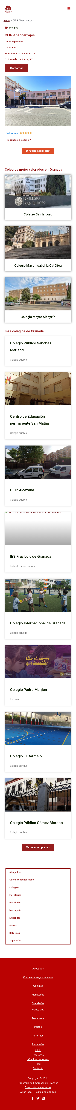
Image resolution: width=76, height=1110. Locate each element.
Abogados (15, 872)
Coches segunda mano (21, 879)
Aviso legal (26, 1091)
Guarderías (15, 902)
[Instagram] (43, 1098)
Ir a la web (10, 47)
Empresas (38, 1055)
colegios (13, 27)
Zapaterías (15, 940)
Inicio (38, 1050)
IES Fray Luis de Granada (30, 556)
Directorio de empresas (38, 1087)
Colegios (14, 887)
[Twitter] (38, 1098)
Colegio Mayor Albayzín (38, 317)
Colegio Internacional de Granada (38, 623)
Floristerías (15, 895)
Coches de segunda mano (38, 977)
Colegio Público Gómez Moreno (36, 823)
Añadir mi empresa (38, 1059)
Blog (38, 1064)
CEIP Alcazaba (22, 490)
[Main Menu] (69, 8)
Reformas (14, 933)
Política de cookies (45, 1091)
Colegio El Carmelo (26, 756)
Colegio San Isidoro (38, 214)
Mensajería (15, 910)
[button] (38, 847)
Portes (13, 925)
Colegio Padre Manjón (28, 690)
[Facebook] (32, 1098)
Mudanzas (14, 918)
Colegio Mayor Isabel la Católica (38, 265)
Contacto (38, 1068)
